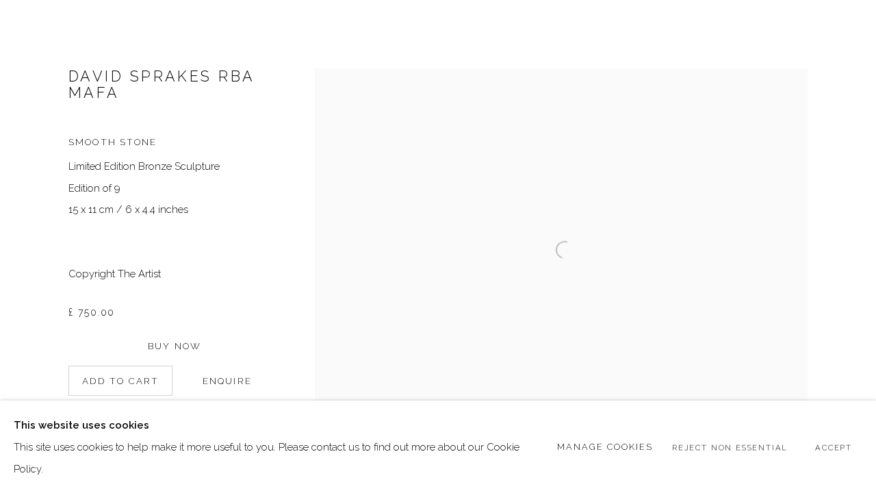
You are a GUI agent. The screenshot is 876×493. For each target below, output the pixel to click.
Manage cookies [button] (605, 446)
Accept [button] (833, 447)
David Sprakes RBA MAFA (161, 84)
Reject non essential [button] (730, 447)
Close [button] (845, 31)
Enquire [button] (227, 380)
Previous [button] (29, 246)
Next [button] (846, 246)
